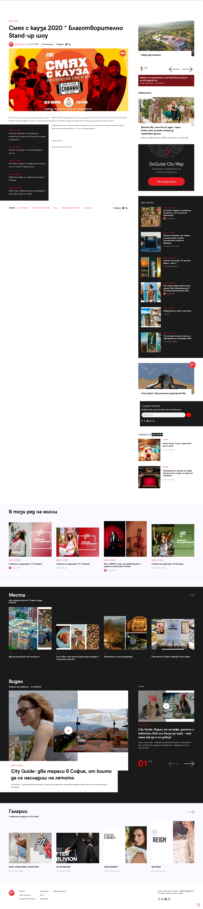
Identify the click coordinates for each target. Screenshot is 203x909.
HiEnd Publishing (185, 891)
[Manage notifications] (198, 905)
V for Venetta (79, 128)
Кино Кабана (23, 208)
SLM (181, 893)
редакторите (21, 44)
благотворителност (70, 208)
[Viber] (69, 44)
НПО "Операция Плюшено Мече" (103, 118)
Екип (42, 895)
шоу (55, 208)
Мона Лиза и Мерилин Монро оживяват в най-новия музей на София (27, 191)
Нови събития (13, 21)
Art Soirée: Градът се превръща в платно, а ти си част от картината (27, 164)
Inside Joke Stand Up (41, 208)
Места (22, 891)
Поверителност (59, 891)
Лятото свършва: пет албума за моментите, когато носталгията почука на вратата (27, 135)
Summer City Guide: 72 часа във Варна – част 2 (26, 150)
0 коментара (47, 44)
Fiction (168, 893)
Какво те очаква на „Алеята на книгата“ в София (27, 177)
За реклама (44, 891)
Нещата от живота (27, 899)
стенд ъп (88, 208)
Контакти (44, 899)
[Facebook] (66, 44)
